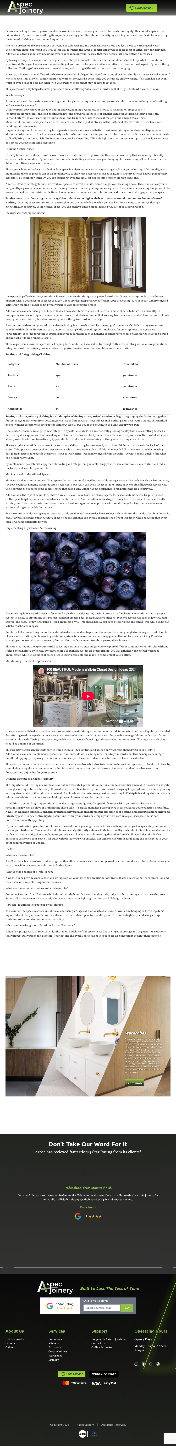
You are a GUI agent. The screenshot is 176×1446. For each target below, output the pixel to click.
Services (56, 1331)
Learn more (17, 1083)
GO (127, 1308)
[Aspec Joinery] (88, 1434)
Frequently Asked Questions (108, 1339)
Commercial (55, 1339)
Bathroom (54, 1347)
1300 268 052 (74, 1374)
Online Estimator (102, 1347)
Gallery (10, 1347)
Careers (10, 1343)
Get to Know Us (15, 1339)
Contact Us (98, 1343)
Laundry (53, 1360)
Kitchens (53, 1343)
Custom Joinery (58, 1352)
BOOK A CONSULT (104, 1374)
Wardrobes (55, 1356)
